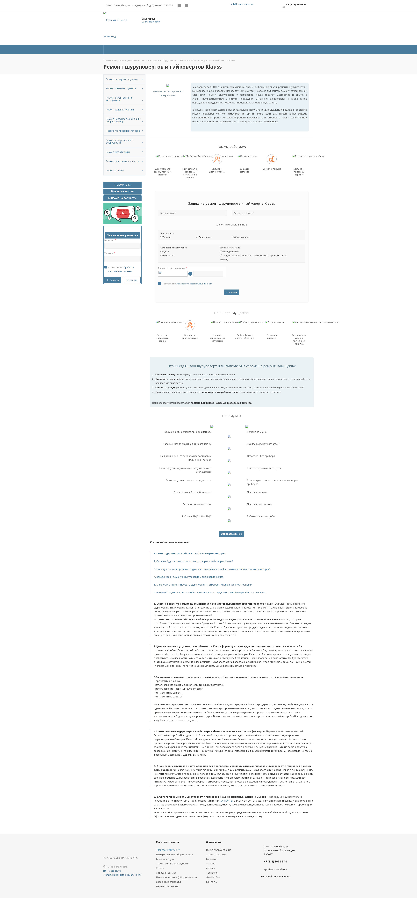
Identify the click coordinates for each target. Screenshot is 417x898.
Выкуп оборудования (218, 849)
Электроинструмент (168, 849)
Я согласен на (187, 283)
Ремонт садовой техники (120, 109)
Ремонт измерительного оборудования (119, 141)
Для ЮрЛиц (213, 877)
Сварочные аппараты (168, 881)
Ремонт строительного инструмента (119, 99)
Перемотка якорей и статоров (123, 130)
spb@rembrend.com (241, 4)
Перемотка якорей (167, 886)
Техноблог (212, 872)
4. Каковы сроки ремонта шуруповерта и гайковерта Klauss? (189, 576)
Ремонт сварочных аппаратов (122, 161)
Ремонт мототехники (118, 151)
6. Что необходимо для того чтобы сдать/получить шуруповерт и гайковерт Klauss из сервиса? (210, 592)
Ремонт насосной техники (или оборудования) (123, 120)
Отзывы (211, 863)
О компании (213, 842)
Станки (160, 868)
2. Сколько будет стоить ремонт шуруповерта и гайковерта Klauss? (193, 561)
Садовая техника (166, 872)
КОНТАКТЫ (226, 800)
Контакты (211, 881)
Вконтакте (179, 5)
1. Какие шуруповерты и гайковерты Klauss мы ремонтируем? (190, 553)
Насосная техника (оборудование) (176, 877)
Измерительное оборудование (174, 854)
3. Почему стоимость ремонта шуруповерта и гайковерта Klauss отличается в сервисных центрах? (212, 569)
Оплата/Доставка (216, 854)
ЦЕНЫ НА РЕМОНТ (124, 191)
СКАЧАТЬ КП (123, 184)
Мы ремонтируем (167, 842)
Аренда (210, 868)
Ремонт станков (115, 170)
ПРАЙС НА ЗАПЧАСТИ (123, 198)
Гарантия (211, 859)
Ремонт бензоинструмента (121, 88)
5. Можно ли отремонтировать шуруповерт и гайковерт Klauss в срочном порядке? (203, 584)
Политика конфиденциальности (122, 874)
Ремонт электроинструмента (122, 79)
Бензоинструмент (166, 859)
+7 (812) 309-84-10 (294, 6)
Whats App (193, 5)
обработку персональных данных (194, 283)
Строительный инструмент (172, 863)
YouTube (186, 5)
